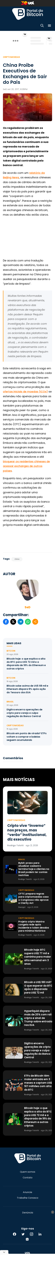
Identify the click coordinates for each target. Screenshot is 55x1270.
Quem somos (27, 1172)
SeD (27, 607)
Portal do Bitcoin (27, 14)
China (17, 559)
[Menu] (49, 26)
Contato (27, 1177)
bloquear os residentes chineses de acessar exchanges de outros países (26, 466)
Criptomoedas (11, 57)
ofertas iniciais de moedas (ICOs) (25, 391)
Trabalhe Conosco (27, 1198)
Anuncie (27, 1192)
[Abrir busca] (42, 26)
